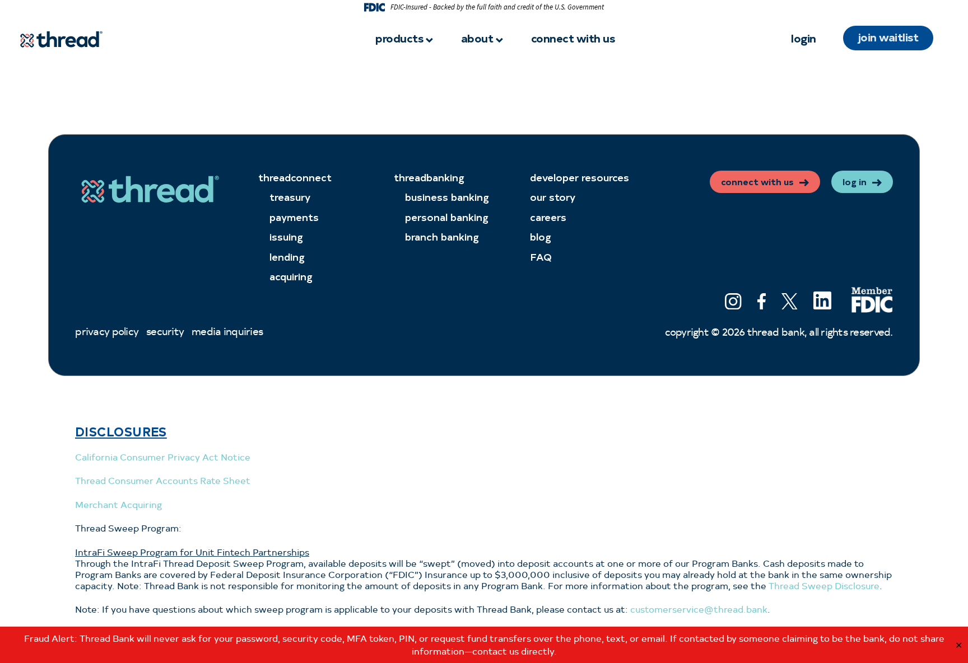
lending (287, 257)
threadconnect (295, 177)
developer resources (579, 177)
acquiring (291, 276)
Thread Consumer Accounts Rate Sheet (162, 480)
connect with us (573, 37)
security (165, 331)
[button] (733, 303)
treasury (289, 197)
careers (548, 217)
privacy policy (106, 331)
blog (540, 236)
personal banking (446, 217)
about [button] (477, 37)
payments (294, 217)
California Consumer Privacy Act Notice (162, 456)
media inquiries (227, 331)
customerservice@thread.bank (697, 609)
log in (855, 181)
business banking (447, 197)
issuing (286, 236)
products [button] (399, 37)
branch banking (442, 236)
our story (552, 197)
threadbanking (429, 177)
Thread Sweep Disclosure (824, 585)
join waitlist (888, 36)
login (803, 37)
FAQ (541, 257)
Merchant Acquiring (118, 504)
